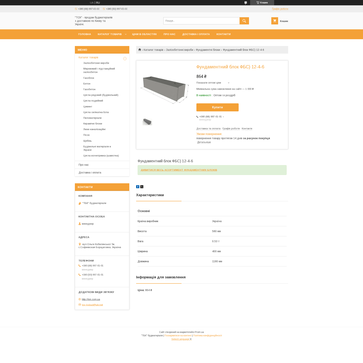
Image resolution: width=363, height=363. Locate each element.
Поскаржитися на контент (178, 335)
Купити (217, 107)
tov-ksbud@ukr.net (92, 304)
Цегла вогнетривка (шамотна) (101, 155)
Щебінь (87, 140)
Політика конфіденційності (207, 335)
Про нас (169, 34)
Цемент (87, 106)
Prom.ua (199, 332)
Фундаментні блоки (208, 49)
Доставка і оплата (196, 34)
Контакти (223, 34)
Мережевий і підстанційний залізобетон (99, 70)
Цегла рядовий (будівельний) (100, 95)
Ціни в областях (144, 34)
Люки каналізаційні (94, 129)
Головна (84, 34)
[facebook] (137, 187)
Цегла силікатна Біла (96, 112)
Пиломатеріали (92, 117)
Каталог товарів (110, 34)
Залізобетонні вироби (179, 49)
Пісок (86, 134)
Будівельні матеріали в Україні (97, 148)
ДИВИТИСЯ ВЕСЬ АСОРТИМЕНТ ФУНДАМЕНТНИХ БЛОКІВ (179, 170)
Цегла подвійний (93, 100)
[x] (141, 187)
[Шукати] (244, 20)
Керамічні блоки (92, 123)
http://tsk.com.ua (91, 299)
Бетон (86, 83)
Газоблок (88, 78)
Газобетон (89, 89)
